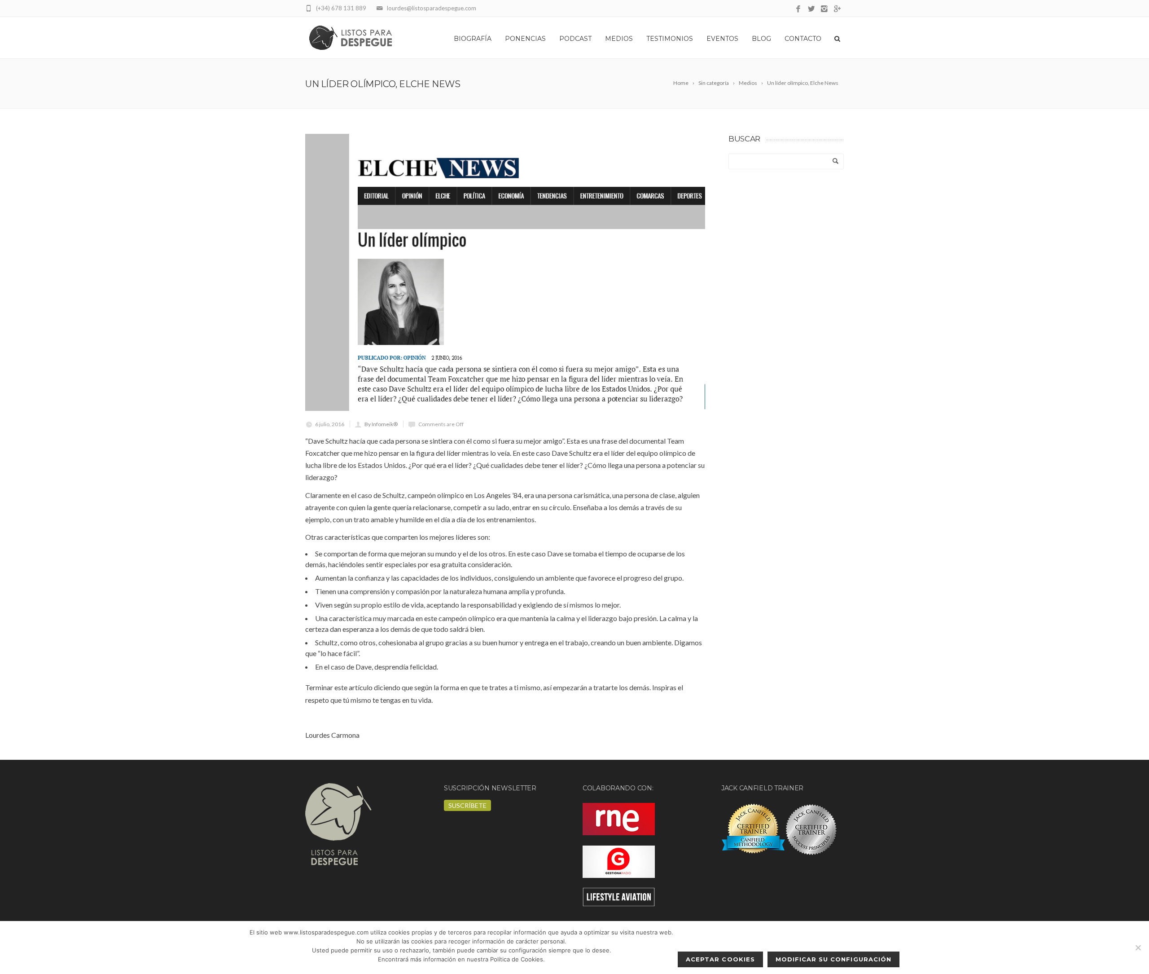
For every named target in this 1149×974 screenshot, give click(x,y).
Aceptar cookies (720, 959)
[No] (1137, 947)
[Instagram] (824, 9)
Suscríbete (467, 805)
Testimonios (669, 39)
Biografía (472, 39)
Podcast (575, 39)
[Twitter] (811, 9)
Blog (761, 39)
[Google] (837, 9)
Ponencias (525, 39)
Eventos (722, 39)
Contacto (803, 39)
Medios (619, 39)
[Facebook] (798, 9)
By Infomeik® (381, 424)
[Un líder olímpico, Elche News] (505, 272)
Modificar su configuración (833, 959)
